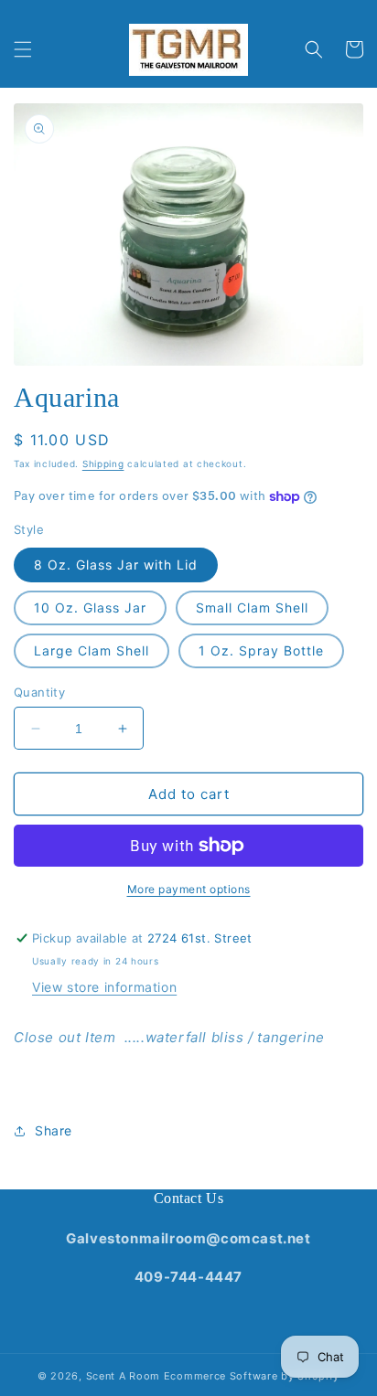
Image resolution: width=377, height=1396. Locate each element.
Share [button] (53, 1130)
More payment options (189, 889)
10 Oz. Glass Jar (90, 607)
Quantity (39, 692)
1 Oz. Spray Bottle (261, 650)
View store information (104, 987)
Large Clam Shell (91, 650)
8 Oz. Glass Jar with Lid (116, 564)
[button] (23, 49)
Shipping (103, 463)
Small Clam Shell (252, 607)
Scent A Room (125, 1375)
